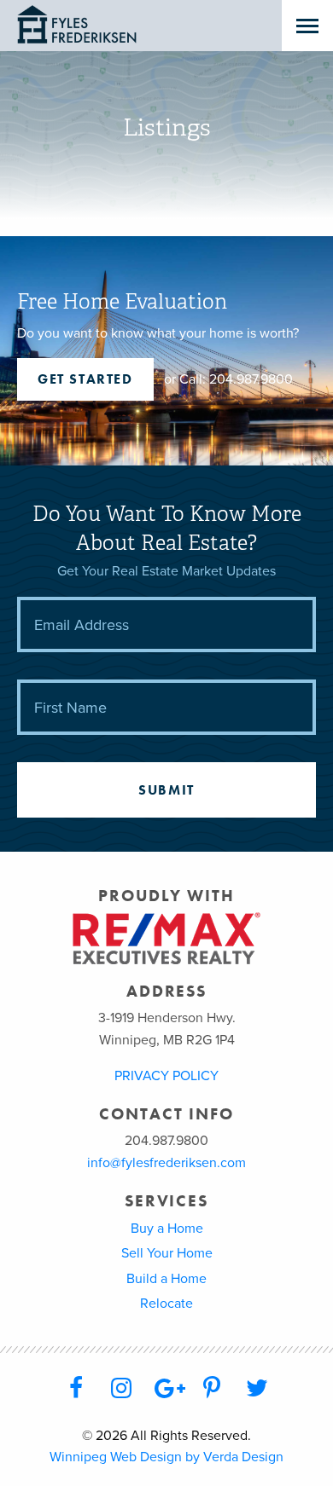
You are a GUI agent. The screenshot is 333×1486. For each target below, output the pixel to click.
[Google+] (166, 1388)
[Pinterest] (212, 1388)
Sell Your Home (167, 1253)
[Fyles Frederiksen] (109, 25)
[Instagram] (120, 1388)
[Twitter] (257, 1388)
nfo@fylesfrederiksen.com (168, 1162)
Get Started (85, 379)
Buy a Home (167, 1228)
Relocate (166, 1303)
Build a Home (166, 1278)
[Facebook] (75, 1388)
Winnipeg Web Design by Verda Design (166, 1457)
